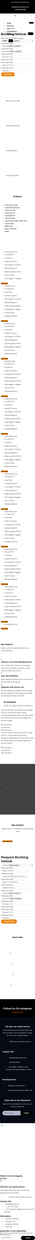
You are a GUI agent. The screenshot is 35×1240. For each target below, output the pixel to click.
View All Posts (7, 841)
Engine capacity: (10, 272)
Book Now (8, 74)
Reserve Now (9, 921)
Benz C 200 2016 (11, 229)
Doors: (7, 275)
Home (9, 23)
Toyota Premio (10, 218)
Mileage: (8, 316)
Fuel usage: (9, 265)
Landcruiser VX (10, 216)
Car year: (8, 254)
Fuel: (6, 258)
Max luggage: (9, 309)
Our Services (12, 31)
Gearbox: (8, 261)
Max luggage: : (10, 278)
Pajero (7, 231)
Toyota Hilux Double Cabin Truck (16, 221)
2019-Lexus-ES (10, 210)
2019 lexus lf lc (10, 213)
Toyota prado (9, 224)
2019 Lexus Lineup (11, 205)
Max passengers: (10, 268)
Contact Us (11, 34)
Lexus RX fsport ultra (12, 208)
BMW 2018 (8, 226)
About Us (10, 29)
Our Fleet (10, 26)
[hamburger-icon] (31, 23)
